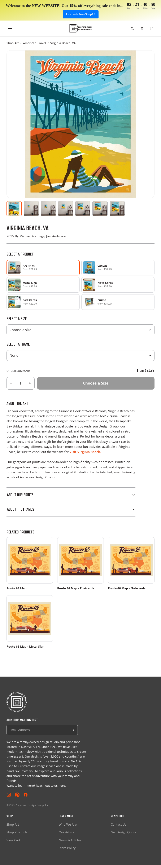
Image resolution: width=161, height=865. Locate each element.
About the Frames (20, 509)
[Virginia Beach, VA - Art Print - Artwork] (14, 208)
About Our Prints (20, 494)
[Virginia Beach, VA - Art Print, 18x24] (65, 208)
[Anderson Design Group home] (81, 28)
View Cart (13, 840)
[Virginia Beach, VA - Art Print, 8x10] (31, 208)
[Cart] (152, 28)
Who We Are (68, 824)
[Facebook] (25, 795)
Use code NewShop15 (80, 14)
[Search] (132, 28)
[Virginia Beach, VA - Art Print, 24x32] (82, 208)
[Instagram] (8, 795)
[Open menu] (10, 28)
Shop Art (12, 43)
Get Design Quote (123, 832)
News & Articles (70, 840)
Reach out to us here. (51, 786)
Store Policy (67, 848)
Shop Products (16, 832)
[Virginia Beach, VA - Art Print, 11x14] (48, 208)
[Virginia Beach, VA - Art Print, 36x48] (117, 208)
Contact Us (118, 824)
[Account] (142, 28)
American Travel (34, 43)
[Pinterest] (17, 795)
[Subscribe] (73, 730)
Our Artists (66, 832)
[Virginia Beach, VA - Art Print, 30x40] (100, 208)
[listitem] (118, 267)
